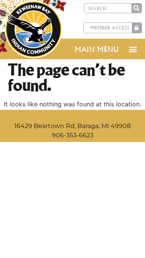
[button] (132, 49)
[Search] (136, 8)
